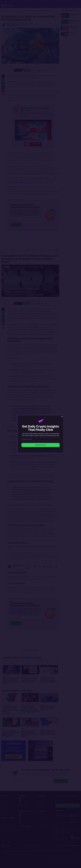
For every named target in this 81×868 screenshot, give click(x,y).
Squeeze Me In (40, 445)
